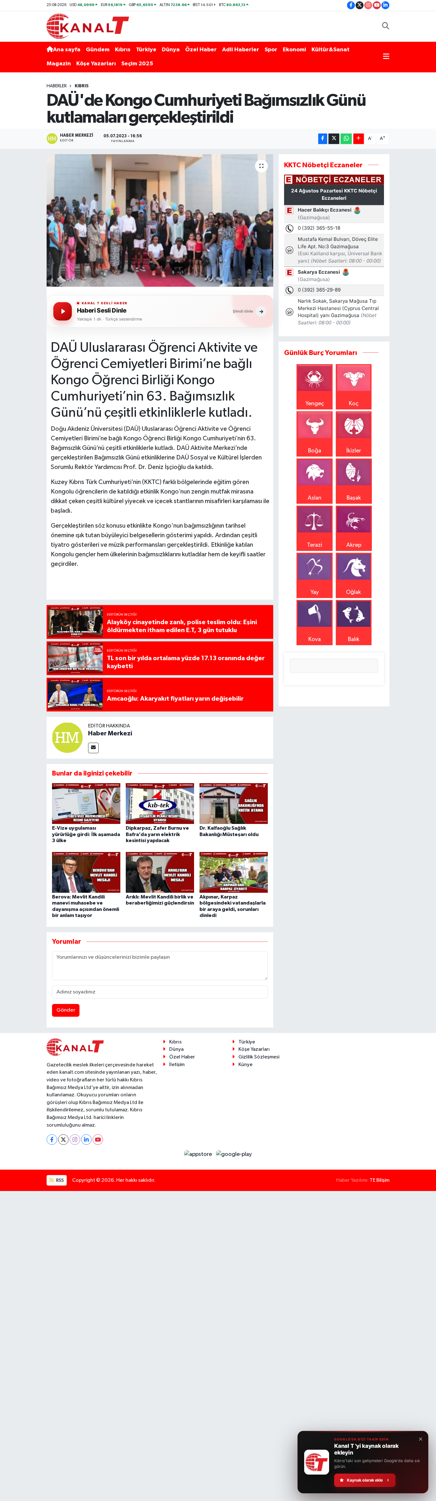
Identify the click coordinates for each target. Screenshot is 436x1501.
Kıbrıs (123, 50)
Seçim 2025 (137, 64)
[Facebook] (52, 1139)
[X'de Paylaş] (333, 139)
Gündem (97, 50)
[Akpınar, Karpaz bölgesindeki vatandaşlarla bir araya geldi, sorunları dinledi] (233, 872)
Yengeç (314, 404)
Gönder (65, 1010)
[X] (63, 1139)
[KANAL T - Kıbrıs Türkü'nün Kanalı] (88, 26)
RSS (59, 1180)
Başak (354, 498)
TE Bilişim (379, 1180)
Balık (353, 639)
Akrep (353, 545)
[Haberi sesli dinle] (62, 311)
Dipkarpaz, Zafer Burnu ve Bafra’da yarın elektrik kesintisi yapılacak (157, 834)
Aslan (314, 498)
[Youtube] (98, 1139)
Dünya (171, 50)
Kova (314, 639)
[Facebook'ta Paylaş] (322, 139)
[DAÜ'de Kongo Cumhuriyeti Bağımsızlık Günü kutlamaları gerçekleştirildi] (160, 220)
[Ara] (385, 26)
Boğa (314, 451)
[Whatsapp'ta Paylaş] (346, 139)
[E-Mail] (93, 748)
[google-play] (234, 1154)
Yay (315, 592)
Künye (245, 1064)
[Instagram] (75, 1139)
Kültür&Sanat (331, 50)
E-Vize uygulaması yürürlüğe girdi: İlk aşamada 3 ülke (86, 834)
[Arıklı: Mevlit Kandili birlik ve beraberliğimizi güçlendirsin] (160, 872)
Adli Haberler (240, 50)
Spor (271, 50)
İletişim (176, 1064)
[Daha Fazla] (358, 139)
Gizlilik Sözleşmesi (258, 1057)
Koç (353, 404)
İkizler (353, 451)
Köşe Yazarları (96, 64)
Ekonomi (294, 50)
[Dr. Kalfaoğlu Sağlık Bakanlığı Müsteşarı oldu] (233, 803)
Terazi (314, 545)
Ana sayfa (66, 50)
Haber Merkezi (110, 733)
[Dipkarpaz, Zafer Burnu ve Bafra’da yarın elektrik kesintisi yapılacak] (160, 803)
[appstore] (199, 1154)
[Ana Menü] (386, 57)
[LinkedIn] (86, 1139)
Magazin (59, 64)
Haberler (57, 86)
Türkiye (146, 50)
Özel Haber (201, 50)
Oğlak (353, 592)
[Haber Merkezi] (67, 737)
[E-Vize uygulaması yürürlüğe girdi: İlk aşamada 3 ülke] (86, 803)
